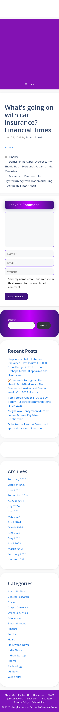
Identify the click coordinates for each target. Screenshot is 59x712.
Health (12, 639)
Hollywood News (18, 645)
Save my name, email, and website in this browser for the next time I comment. (31, 283)
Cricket (12, 602)
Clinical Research (18, 597)
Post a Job (46, 698)
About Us (10, 694)
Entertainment (17, 623)
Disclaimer (38, 694)
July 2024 (14, 506)
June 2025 (14, 490)
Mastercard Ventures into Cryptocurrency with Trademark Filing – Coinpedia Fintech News (28, 180)
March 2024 (15, 527)
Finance (14, 157)
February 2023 (17, 554)
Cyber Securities (18, 613)
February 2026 (17, 479)
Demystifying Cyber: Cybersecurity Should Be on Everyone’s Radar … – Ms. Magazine (29, 166)
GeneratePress (48, 707)
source (9, 147)
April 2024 (14, 522)
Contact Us (24, 694)
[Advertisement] (29, 48)
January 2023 (16, 559)
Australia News (17, 591)
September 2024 (18, 495)
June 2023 (14, 533)
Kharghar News (29, 8)
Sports (12, 661)
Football (13, 634)
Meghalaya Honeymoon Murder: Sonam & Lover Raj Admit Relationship (28, 415)
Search (12, 319)
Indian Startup (17, 655)
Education (14, 618)
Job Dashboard (15, 698)
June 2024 (14, 511)
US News (13, 671)
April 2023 (14, 543)
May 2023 (14, 538)
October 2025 (16, 484)
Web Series (15, 677)
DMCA (51, 694)
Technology (15, 666)
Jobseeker (31, 698)
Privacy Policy (21, 702)
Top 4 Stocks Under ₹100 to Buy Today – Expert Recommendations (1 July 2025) (29, 401)
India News (15, 650)
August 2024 (16, 500)
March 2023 (15, 549)
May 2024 (14, 517)
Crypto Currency (18, 607)
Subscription (38, 702)
